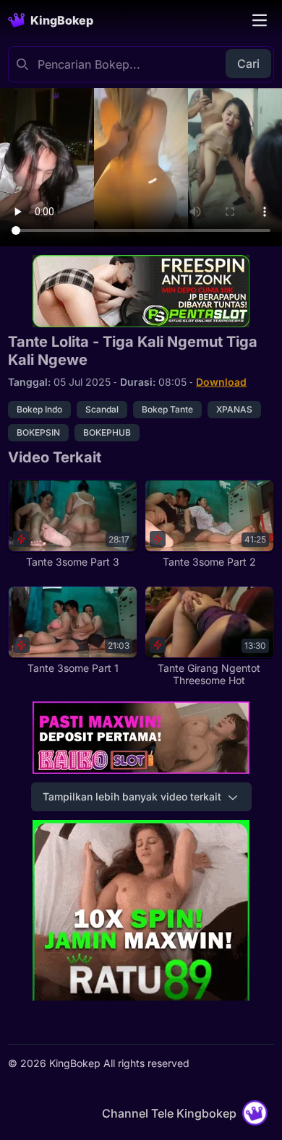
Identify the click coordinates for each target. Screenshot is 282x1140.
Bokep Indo (39, 409)
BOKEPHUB (107, 432)
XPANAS (234, 409)
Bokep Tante (167, 409)
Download (221, 382)
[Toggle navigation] (259, 20)
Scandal (102, 409)
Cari (248, 63)
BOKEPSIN (38, 432)
